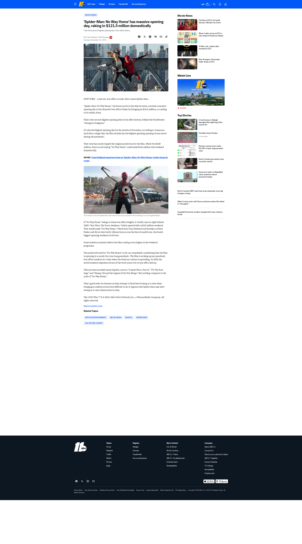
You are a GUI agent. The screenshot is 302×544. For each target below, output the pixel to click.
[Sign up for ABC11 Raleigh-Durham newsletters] (93, 481)
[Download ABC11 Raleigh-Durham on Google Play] (222, 481)
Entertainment (172, 462)
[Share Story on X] (145, 37)
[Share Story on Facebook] (139, 37)
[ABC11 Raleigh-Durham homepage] (82, 4)
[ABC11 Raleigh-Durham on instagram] (87, 481)
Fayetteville (123, 4)
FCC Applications (180, 490)
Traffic (108, 454)
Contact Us (209, 451)
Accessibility (209, 469)
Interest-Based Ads (152, 490)
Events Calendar (211, 462)
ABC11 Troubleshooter (176, 458)
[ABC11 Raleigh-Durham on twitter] (82, 481)
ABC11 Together (211, 458)
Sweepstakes (172, 466)
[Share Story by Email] (161, 37)
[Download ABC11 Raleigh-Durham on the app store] (209, 481)
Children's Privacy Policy (107, 490)
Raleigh (102, 4)
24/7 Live (91, 4)
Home (108, 447)
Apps (108, 466)
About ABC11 (210, 447)
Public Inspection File (167, 490)
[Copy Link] (166, 37)
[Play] (201, 92)
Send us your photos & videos (216, 454)
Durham (112, 4)
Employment (209, 473)
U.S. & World (171, 447)
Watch (108, 458)
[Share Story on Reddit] (150, 37)
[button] (75, 4)
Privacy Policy (78, 490)
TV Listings (209, 466)
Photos (109, 462)
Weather (109, 451)
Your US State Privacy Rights (125, 490)
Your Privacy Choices (91, 490)
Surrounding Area (139, 4)
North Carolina (172, 451)
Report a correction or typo (93, 306)
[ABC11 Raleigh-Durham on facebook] (76, 481)
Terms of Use (140, 490)
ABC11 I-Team (172, 454)
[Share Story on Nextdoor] (155, 37)
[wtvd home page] (80, 447)
